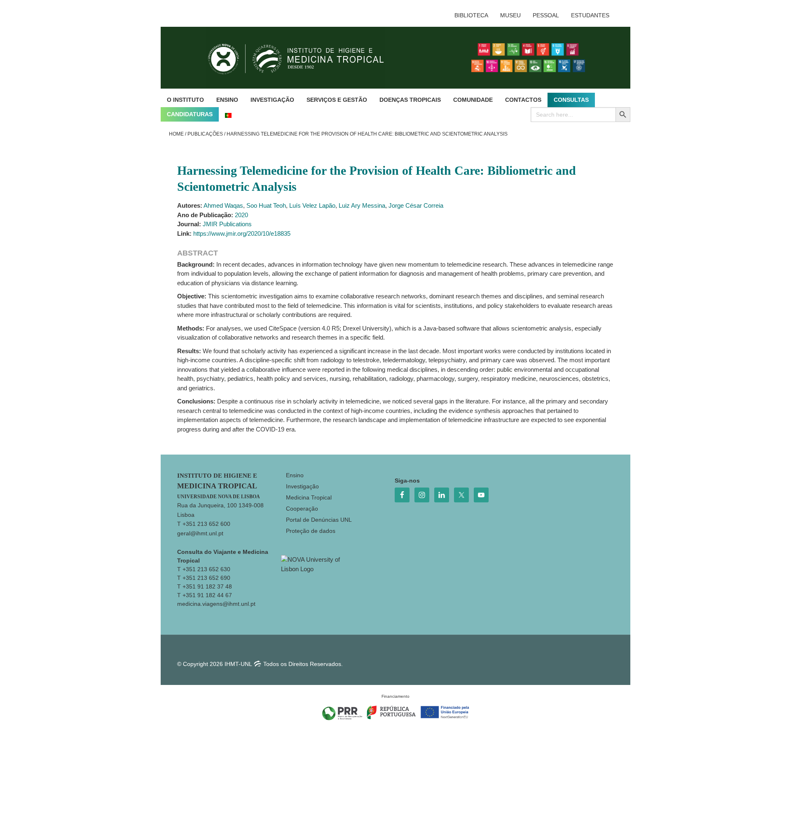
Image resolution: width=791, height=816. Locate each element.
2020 (241, 214)
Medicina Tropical (309, 497)
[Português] (228, 114)
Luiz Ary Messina (362, 205)
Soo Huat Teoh (266, 205)
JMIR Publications (227, 223)
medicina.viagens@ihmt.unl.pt (216, 603)
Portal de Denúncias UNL (319, 519)
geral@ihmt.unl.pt (200, 533)
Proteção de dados (310, 531)
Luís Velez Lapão (312, 205)
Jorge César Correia (415, 205)
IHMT (302, 58)
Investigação (302, 486)
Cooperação (302, 508)
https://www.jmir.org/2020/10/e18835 (241, 233)
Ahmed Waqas (223, 205)
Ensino (295, 475)
